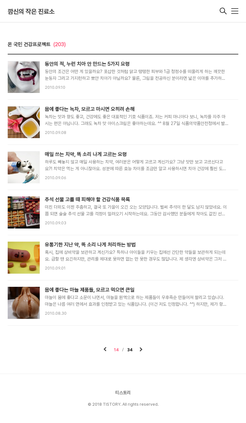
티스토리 (123, 392)
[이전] (105, 349)
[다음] (141, 349)
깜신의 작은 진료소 (31, 11)
